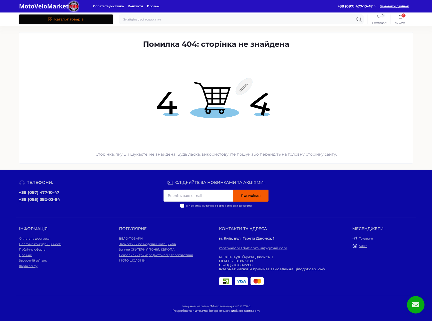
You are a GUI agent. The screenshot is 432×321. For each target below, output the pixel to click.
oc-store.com (249, 311)
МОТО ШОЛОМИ (132, 260)
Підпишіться (250, 195)
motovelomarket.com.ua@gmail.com (253, 248)
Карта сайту (28, 266)
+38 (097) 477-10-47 (39, 192)
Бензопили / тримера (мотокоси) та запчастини (156, 255)
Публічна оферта (213, 205)
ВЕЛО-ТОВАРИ (131, 238)
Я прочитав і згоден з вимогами (219, 205)
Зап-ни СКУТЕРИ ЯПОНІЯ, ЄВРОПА (146, 249)
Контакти (135, 6)
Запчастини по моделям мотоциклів (147, 244)
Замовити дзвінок (394, 6)
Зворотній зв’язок (33, 260)
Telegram (366, 238)
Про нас (153, 6)
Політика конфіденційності (40, 244)
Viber (363, 246)
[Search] (359, 19)
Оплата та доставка (108, 6)
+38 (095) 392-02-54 (39, 199)
